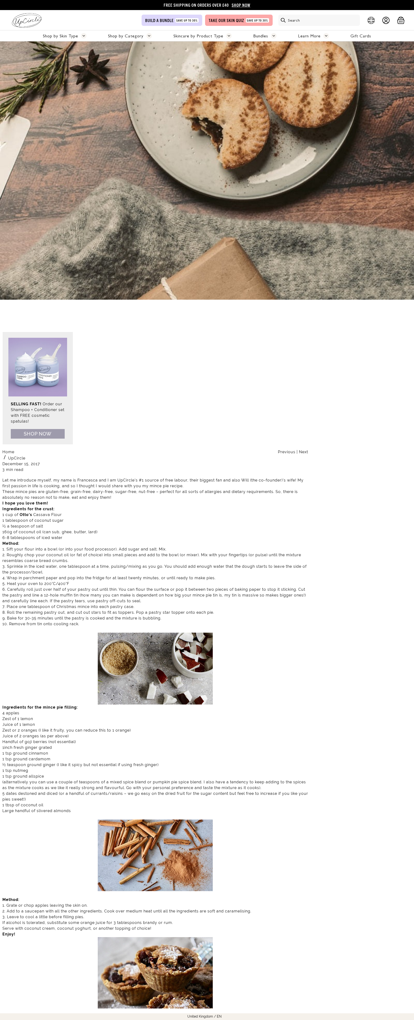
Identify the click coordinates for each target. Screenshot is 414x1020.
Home (8, 452)
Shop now (38, 434)
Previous (287, 452)
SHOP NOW (241, 4)
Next (303, 452)
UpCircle (16, 458)
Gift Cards (361, 36)
